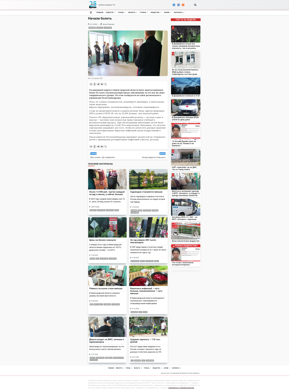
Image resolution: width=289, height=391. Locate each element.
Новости (109, 12)
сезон (145, 312)
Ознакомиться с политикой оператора (181, 388)
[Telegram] (98, 84)
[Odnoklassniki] (94, 84)
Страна (143, 12)
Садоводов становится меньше (146, 192)
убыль (156, 261)
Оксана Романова (108, 24)
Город (120, 12)
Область (131, 12)
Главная (99, 12)
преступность (98, 304)
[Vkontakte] (91, 84)
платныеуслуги (118, 357)
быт (91, 304)
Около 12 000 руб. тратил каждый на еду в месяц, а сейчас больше (107, 193)
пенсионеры (135, 261)
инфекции (92, 27)
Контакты (178, 12)
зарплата (137, 360)
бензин (92, 258)
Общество (155, 12)
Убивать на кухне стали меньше (105, 288)
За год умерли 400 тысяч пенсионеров (143, 241)
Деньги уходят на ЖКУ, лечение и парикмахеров (106, 340)
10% (132, 360)
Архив (166, 12)
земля (140, 210)
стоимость (109, 210)
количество (147, 210)
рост (97, 258)
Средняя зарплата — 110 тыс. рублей (145, 340)
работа (142, 261)
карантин (100, 27)
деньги (92, 357)
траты (116, 210)
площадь (155, 210)
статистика (107, 27)
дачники (133, 210)
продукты (93, 210)
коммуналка (100, 357)
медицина (108, 357)
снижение (107, 304)
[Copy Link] (105, 84)
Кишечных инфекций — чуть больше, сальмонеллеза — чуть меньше (146, 291)
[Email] (101, 84)
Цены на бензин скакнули (102, 240)
